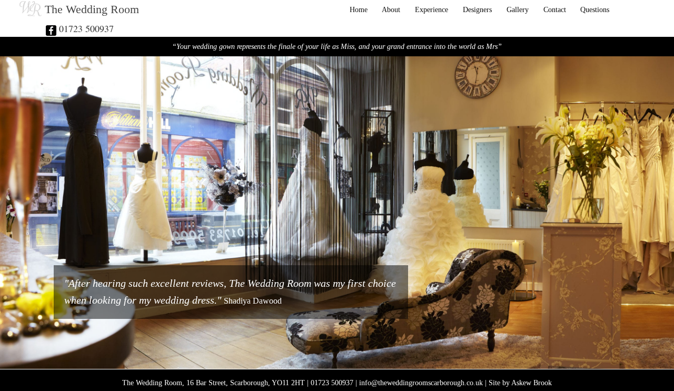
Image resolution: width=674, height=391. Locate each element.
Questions (594, 9)
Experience (431, 9)
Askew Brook (531, 382)
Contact (554, 9)
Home (359, 9)
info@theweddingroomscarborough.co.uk (421, 382)
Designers (477, 9)
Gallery (518, 9)
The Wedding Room (92, 9)
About (391, 9)
